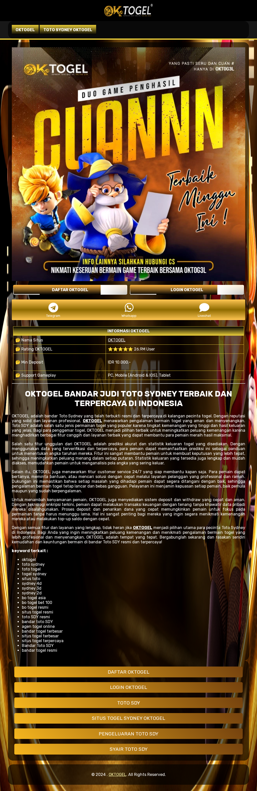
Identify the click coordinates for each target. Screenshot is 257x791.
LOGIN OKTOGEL (128, 687)
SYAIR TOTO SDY (129, 749)
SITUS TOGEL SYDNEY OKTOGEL (128, 718)
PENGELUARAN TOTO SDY (128, 734)
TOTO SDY (128, 703)
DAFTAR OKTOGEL (128, 672)
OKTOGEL (116, 340)
